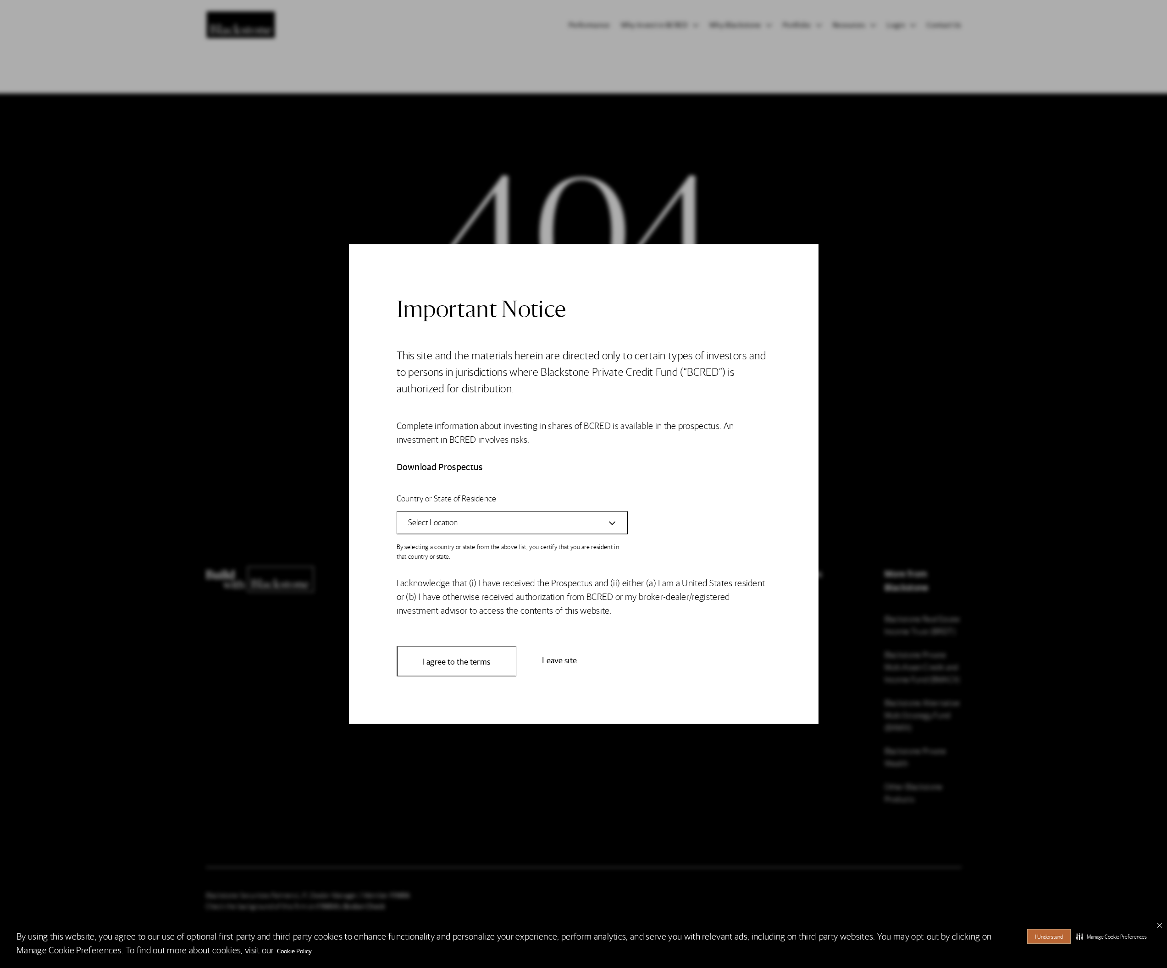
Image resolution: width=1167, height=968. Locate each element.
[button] (1111, 936)
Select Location (433, 522)
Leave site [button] (559, 659)
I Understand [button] (1049, 936)
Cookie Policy (294, 950)
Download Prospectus (440, 467)
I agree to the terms (457, 661)
